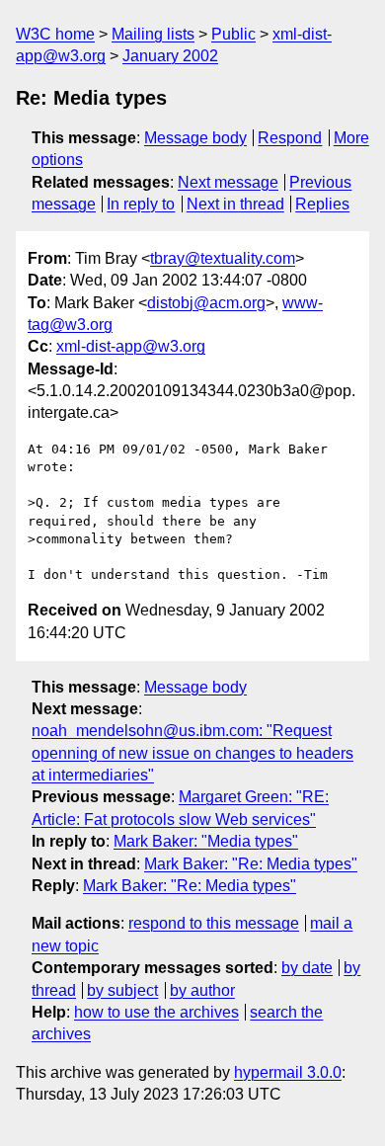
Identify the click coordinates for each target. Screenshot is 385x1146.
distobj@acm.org (206, 302)
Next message (228, 182)
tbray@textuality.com (222, 258)
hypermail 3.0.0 (288, 1072)
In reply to (141, 204)
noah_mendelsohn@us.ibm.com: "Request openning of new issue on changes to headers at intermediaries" (192, 752)
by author (202, 990)
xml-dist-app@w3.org (130, 346)
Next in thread (235, 204)
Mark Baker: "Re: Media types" (250, 864)
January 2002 (170, 55)
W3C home (55, 34)
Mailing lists (153, 34)
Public (233, 34)
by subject (122, 990)
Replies (322, 204)
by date (307, 967)
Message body (195, 137)
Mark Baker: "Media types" (206, 841)
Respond (290, 137)
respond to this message (213, 923)
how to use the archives (156, 1012)
